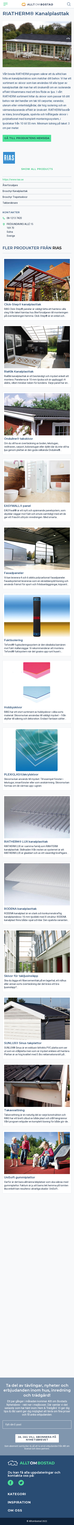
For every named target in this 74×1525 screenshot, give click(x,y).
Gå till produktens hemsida (26, 138)
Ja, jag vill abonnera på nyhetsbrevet (37, 1438)
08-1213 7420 (14, 218)
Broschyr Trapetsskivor (15, 197)
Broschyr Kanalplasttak (15, 191)
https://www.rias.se (13, 179)
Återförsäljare (10, 185)
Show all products (37, 169)
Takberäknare (10, 202)
